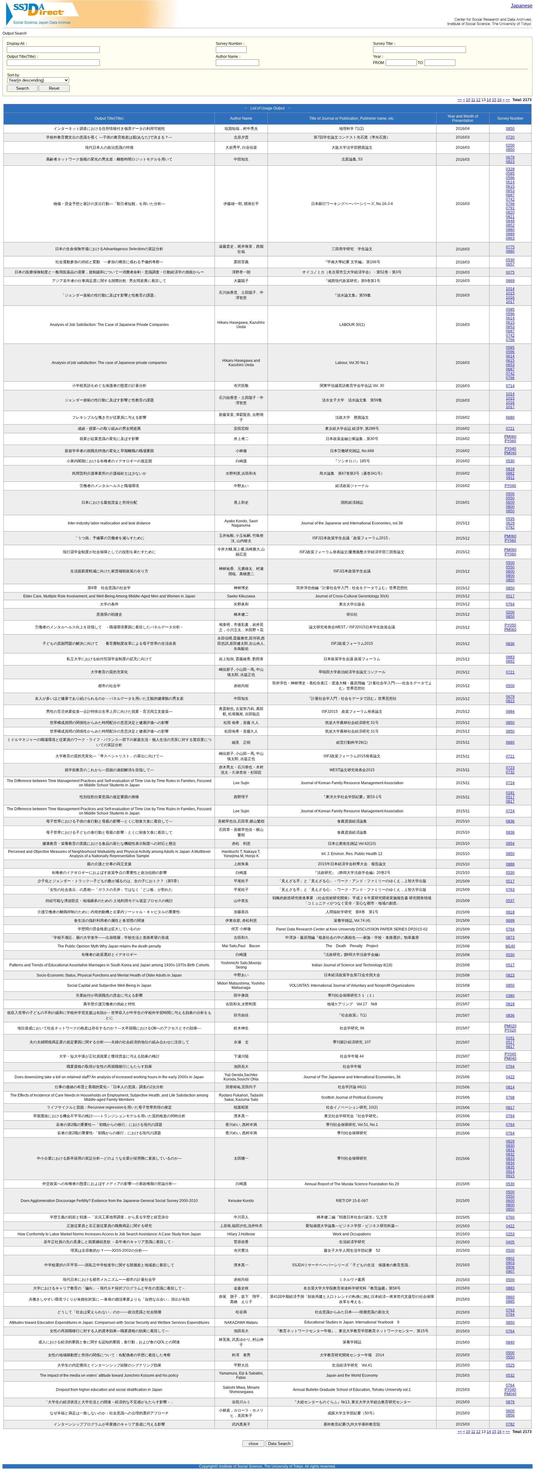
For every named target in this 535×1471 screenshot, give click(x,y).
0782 (510, 527)
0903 (510, 1263)
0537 (510, 901)
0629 (510, 523)
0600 (510, 502)
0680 (510, 417)
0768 (510, 1097)
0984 (510, 711)
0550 (510, 498)
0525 (510, 1365)
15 (494, 100)
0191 (510, 793)
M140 (510, 946)
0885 (510, 1301)
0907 (510, 1271)
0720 (510, 137)
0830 (510, 1146)
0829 (510, 1141)
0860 (510, 1297)
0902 (510, 1258)
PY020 (510, 1030)
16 (499, 100)
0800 (510, 507)
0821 (510, 217)
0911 (510, 478)
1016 (510, 297)
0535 (510, 519)
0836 (510, 644)
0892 (510, 661)
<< (460, 100)
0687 (510, 195)
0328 (510, 169)
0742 (510, 199)
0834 (510, 1163)
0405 (510, 1242)
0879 (510, 1402)
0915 (510, 1176)
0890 (510, 251)
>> (508, 100)
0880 (510, 230)
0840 (510, 1342)
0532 (510, 1375)
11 (473, 100)
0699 (510, 920)
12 (478, 100)
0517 (510, 596)
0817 (510, 801)
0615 (510, 186)
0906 (510, 1267)
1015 (510, 293)
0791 (510, 208)
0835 (510, 1167)
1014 (510, 289)
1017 (510, 302)
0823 (510, 162)
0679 (510, 157)
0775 (510, 247)
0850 (510, 128)
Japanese (522, 5)
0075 (510, 272)
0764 (510, 604)
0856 (510, 1415)
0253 (510, 1234)
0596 (510, 178)
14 (489, 100)
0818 (510, 469)
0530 (510, 260)
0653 (510, 191)
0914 (510, 1172)
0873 (510, 937)
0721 (510, 428)
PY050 (510, 625)
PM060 (510, 436)
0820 (510, 212)
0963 (510, 238)
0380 (510, 996)
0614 (510, 182)
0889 (510, 234)
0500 (510, 494)
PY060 (510, 441)
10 (468, 100)
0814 (510, 1087)
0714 (510, 386)
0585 (510, 173)
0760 (510, 1217)
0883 (510, 657)
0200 (510, 145)
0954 (510, 843)
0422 (510, 1077)
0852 (510, 225)
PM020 (510, 1026)
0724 (510, 783)
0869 (510, 281)
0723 (510, 768)
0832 (510, 1154)
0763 (510, 889)
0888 (510, 864)
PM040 (510, 453)
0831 (510, 1150)
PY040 (510, 449)
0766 (510, 204)
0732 (510, 772)
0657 (510, 264)
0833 (510, 1159)
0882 (510, 473)
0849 (510, 221)
